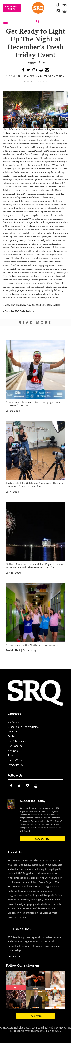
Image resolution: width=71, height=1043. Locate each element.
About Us (13, 731)
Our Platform (15, 746)
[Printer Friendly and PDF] (41, 70)
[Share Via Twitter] (28, 70)
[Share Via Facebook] (23, 70)
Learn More (14, 956)
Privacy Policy (15, 765)
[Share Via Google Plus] (34, 70)
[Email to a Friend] (47, 70)
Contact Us (14, 736)
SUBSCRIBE (42, 838)
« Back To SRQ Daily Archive (18, 311)
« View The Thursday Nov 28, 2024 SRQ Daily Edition (31, 304)
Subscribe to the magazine (23, 726)
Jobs (10, 755)
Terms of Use (15, 760)
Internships (14, 750)
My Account (14, 722)
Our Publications (17, 741)
